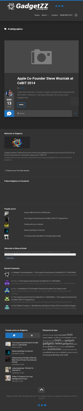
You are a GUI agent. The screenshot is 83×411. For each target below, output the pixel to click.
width (66, 355)
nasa (75, 349)
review (53, 352)
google (50, 347)
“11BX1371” (43, 155)
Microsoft (67, 349)
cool (53, 341)
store (73, 352)
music (72, 349)
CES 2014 (61, 337)
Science (58, 352)
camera (45, 337)
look (63, 349)
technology (47, 355)
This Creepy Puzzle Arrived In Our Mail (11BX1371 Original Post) (46, 218)
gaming (45, 346)
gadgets (69, 340)
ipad (67, 347)
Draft (58, 340)
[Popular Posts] (31, 335)
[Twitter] (59, 6)
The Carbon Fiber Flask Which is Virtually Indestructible (42, 236)
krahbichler (54, 349)
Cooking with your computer (33, 224)
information (61, 346)
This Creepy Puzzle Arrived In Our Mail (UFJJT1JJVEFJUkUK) (55, 272)
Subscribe (10, 258)
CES (56, 338)
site (67, 352)
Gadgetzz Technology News (22, 272)
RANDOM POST (66, 15)
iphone (71, 346)
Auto (70, 334)
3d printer (51, 335)
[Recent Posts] (14, 335)
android (56, 335)
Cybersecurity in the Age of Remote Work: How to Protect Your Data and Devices (24, 360)
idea (54, 346)
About (44, 15)
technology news (57, 355)
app (60, 335)
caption (50, 338)
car (54, 337)
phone (48, 352)
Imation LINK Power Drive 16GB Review (37, 212)
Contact (54, 15)
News (22, 113)
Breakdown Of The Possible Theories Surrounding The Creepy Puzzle (42, 288)
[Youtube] (62, 6)
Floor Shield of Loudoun (21, 306)
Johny (22, 88)
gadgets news (52, 343)
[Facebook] (56, 6)
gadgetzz (67, 343)
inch (57, 346)
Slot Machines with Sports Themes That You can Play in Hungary (54, 306)
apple (64, 335)
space (70, 352)
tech (76, 352)
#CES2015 (45, 335)
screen (63, 352)
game (75, 344)
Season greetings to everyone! (34, 230)
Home (37, 15)
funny (63, 341)
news (44, 352)
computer (67, 338)
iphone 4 (45, 349)
